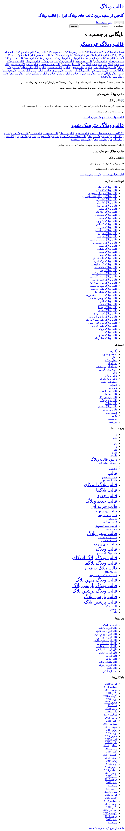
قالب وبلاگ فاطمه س (105, 267)
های (115, 612)
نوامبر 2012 (111, 804)
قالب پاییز (76, 58)
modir (104, 76)
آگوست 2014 (110, 754)
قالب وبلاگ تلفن (108, 301)
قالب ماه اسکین (110, 529)
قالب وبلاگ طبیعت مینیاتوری (101, 295)
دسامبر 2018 (110, 686)
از (116, 435)
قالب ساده (110, 522)
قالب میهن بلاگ (56, 52)
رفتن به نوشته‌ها (104, 22)
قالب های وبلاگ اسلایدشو (24, 64)
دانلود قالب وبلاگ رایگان (108, 463)
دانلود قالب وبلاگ (26, 52)
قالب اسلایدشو (27, 55)
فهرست (118, 22)
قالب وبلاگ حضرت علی (104, 279)
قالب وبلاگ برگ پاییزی (105, 261)
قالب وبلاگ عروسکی (101, 44)
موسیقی (112, 418)
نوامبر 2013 (111, 773)
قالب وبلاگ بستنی (107, 252)
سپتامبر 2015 (110, 723)
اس (115, 437)
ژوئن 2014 (111, 760)
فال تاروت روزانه (108, 665)
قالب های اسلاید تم (113, 64)
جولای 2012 (111, 816)
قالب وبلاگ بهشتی (107, 208)
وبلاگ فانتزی (117, 139)
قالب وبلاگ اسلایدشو (59, 67)
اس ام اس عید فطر (106, 366)
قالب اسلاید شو (76, 55)
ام (116, 440)
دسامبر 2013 (110, 770)
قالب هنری (36, 133)
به (116, 447)
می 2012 (112, 822)
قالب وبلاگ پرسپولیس (105, 242)
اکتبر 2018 (111, 693)
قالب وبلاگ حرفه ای (14, 70)
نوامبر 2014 (111, 748)
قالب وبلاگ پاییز (81, 70)
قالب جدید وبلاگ (14, 58)
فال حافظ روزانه (108, 661)
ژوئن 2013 (111, 782)
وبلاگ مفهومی (84, 139)
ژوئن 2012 (111, 819)
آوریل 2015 (111, 733)
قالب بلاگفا (92, 52)
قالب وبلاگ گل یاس (106, 224)
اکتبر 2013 (111, 776)
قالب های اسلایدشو (49, 64)
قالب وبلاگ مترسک (20, 73)
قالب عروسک (66, 61)
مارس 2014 (110, 767)
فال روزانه (111, 658)
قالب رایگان (100, 61)
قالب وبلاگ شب (19, 133)
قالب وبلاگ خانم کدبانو (105, 258)
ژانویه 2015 (111, 742)
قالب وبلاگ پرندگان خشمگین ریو (99, 196)
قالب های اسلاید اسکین (107, 538)
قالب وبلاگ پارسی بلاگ (104, 70)
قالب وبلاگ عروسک (67, 73)
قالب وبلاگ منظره (107, 248)
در (116, 465)
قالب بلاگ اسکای (108, 52)
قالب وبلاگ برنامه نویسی (103, 239)
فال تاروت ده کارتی (106, 646)
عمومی (113, 388)
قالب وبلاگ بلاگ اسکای (33, 67)
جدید (115, 450)
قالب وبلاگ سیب (108, 245)
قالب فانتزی (82, 133)
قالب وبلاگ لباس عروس (103, 325)
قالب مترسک (33, 61)
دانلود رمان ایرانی (107, 378)
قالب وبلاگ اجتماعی (106, 187)
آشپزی (113, 351)
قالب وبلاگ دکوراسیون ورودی (101, 319)
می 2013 (112, 785)
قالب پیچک (111, 606)
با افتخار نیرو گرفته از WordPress (106, 828)
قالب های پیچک (105, 544)
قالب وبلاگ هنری (26, 136)
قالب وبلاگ (40, 52)
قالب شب (95, 133)
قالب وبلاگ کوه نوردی (105, 313)
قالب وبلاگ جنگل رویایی (104, 288)
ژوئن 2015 (111, 730)
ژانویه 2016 (111, 711)
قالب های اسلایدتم (92, 64)
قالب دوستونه (107, 515)
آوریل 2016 (111, 708)
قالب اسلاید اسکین (109, 478)
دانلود (114, 372)
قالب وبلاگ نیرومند (107, 205)
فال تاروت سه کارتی (106, 631)
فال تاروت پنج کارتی (106, 637)
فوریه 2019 (111, 683)
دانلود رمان (111, 375)
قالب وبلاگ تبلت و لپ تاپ (103, 316)
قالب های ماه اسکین (108, 541)
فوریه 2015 (111, 739)
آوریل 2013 (111, 788)
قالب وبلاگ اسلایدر (81, 67)
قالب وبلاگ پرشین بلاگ (38, 70)
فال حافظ (111, 668)
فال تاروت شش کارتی (105, 640)
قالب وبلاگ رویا (108, 270)
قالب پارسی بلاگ (92, 58)
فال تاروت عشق (108, 652)
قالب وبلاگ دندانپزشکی (104, 273)
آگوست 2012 (110, 813)
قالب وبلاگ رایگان (114, 73)
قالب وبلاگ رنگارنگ (106, 211)
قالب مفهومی (50, 133)
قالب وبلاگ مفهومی (48, 136)
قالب (106, 55)
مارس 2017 (110, 702)
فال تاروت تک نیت (107, 628)
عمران (113, 385)
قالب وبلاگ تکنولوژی (106, 221)
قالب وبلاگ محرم (107, 310)
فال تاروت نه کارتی (106, 643)
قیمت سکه (111, 412)
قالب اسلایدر (43, 55)
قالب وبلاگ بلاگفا (100, 563)
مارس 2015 (110, 736)
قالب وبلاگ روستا (107, 307)
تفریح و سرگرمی (108, 369)
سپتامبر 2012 (110, 810)
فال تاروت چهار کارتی (105, 634)
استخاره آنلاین (109, 671)
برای (115, 444)
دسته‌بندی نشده (109, 133)
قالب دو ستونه (106, 511)
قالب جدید (30, 58)
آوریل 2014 (111, 764)
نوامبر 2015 (111, 717)
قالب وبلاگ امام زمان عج (103, 282)
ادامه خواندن (103, 117)
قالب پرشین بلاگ (75, 52)
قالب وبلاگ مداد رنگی (105, 338)
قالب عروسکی (49, 61)
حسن (114, 452)
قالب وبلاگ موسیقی (106, 215)
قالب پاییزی (63, 58)
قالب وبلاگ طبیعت (107, 236)
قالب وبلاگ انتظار (107, 304)
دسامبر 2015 (110, 714)
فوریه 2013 (111, 794)
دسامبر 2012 (110, 801)
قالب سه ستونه (84, 61)
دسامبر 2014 (110, 745)
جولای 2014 (111, 757)
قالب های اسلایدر (71, 64)
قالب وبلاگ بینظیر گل (105, 292)
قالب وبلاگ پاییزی (62, 70)
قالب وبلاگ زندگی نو (106, 230)
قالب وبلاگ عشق (107, 335)
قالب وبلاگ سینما (107, 218)
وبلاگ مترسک (101, 139)
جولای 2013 (111, 779)
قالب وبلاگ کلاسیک (106, 190)
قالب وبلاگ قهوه (108, 255)
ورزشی (113, 422)
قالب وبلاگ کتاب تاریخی (104, 264)
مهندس (113, 609)
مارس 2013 (110, 791)
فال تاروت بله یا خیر (106, 649)
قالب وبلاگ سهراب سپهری (102, 193)
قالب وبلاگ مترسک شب (97, 125)
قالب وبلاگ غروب (107, 233)
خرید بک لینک (110, 624)
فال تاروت (111, 655)
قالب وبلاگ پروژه (107, 329)
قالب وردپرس (109, 409)
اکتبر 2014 (111, 751)
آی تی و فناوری (109, 354)
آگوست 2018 (110, 696)
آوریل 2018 (111, 699)
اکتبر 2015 (111, 720)
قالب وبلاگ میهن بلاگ (96, 579)
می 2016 (112, 705)
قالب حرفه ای (116, 61)
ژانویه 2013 (111, 797)
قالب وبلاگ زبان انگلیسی (103, 276)
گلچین (114, 415)
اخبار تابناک (111, 360)
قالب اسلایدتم (59, 55)
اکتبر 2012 (111, 807)
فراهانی (113, 469)
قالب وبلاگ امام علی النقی (102, 322)
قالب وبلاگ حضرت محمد (103, 285)
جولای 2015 (111, 727)
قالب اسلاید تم (94, 55)
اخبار (114, 357)
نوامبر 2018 (111, 690)
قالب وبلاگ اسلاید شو (104, 67)
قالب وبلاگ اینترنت (107, 227)
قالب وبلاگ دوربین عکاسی (103, 298)
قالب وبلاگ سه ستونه (91, 73)
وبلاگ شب (10, 136)
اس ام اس (111, 363)
